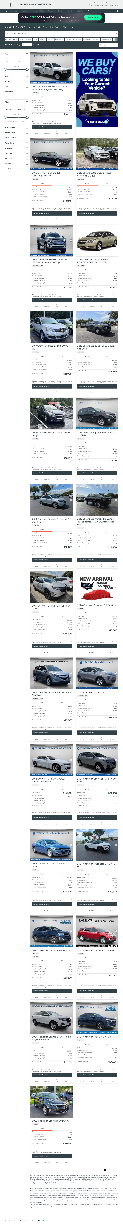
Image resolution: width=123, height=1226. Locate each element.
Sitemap (34, 1220)
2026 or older (25, 40)
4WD (50, 40)
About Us (80, 11)
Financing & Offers (38, 11)
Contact (11, 1220)
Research (51, 11)
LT (35, 40)
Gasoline (59, 40)
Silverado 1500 (11, 40)
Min (6, 58)
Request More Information (41, 127)
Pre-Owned (25, 11)
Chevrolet (26, 45)
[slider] (5, 69)
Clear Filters (37, 45)
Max (18, 58)
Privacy (22, 1220)
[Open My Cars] (117, 11)
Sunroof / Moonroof (73, 40)
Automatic (106, 40)
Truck (42, 40)
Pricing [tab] (42, 97)
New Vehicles (14, 11)
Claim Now (93, 17)
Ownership (70, 11)
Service (60, 11)
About (6, 1220)
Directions (16, 1220)
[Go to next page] (117, 1170)
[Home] (11, 4)
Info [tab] (62, 97)
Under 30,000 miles (91, 40)
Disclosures (28, 1221)
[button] (52, 93)
